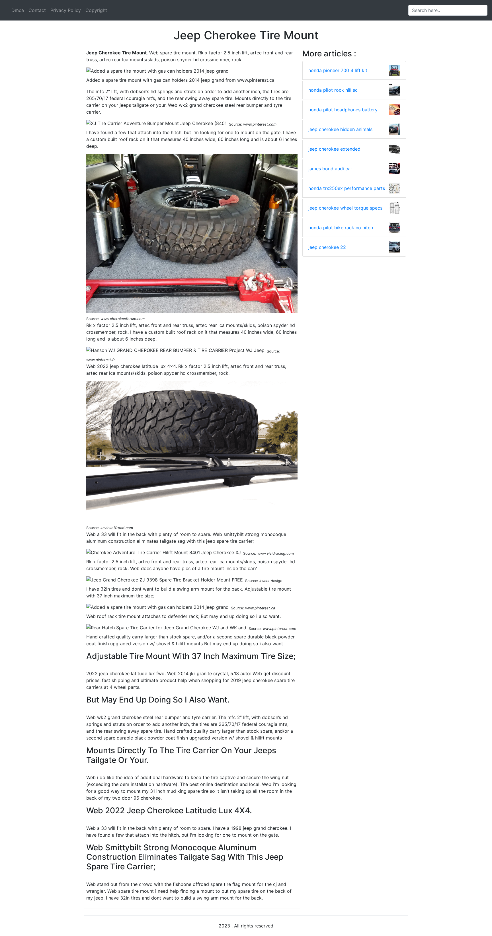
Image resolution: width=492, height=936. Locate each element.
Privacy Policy (65, 10)
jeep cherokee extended (334, 149)
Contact (37, 10)
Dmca (17, 10)
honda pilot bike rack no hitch (340, 227)
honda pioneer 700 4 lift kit (337, 70)
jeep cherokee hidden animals (340, 129)
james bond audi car (330, 168)
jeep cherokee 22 (327, 247)
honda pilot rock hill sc (333, 90)
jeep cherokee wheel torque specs (345, 208)
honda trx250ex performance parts (346, 188)
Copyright (96, 10)
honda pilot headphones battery (343, 109)
